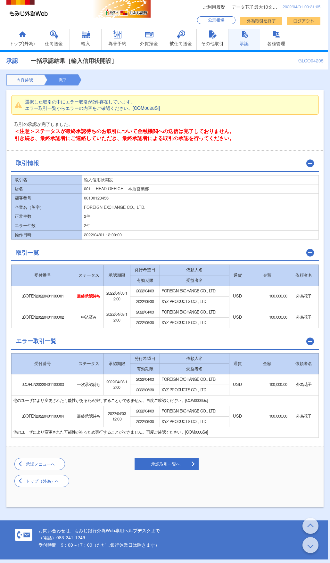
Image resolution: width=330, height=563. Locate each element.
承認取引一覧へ (165, 464)
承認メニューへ (40, 464)
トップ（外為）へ (42, 481)
